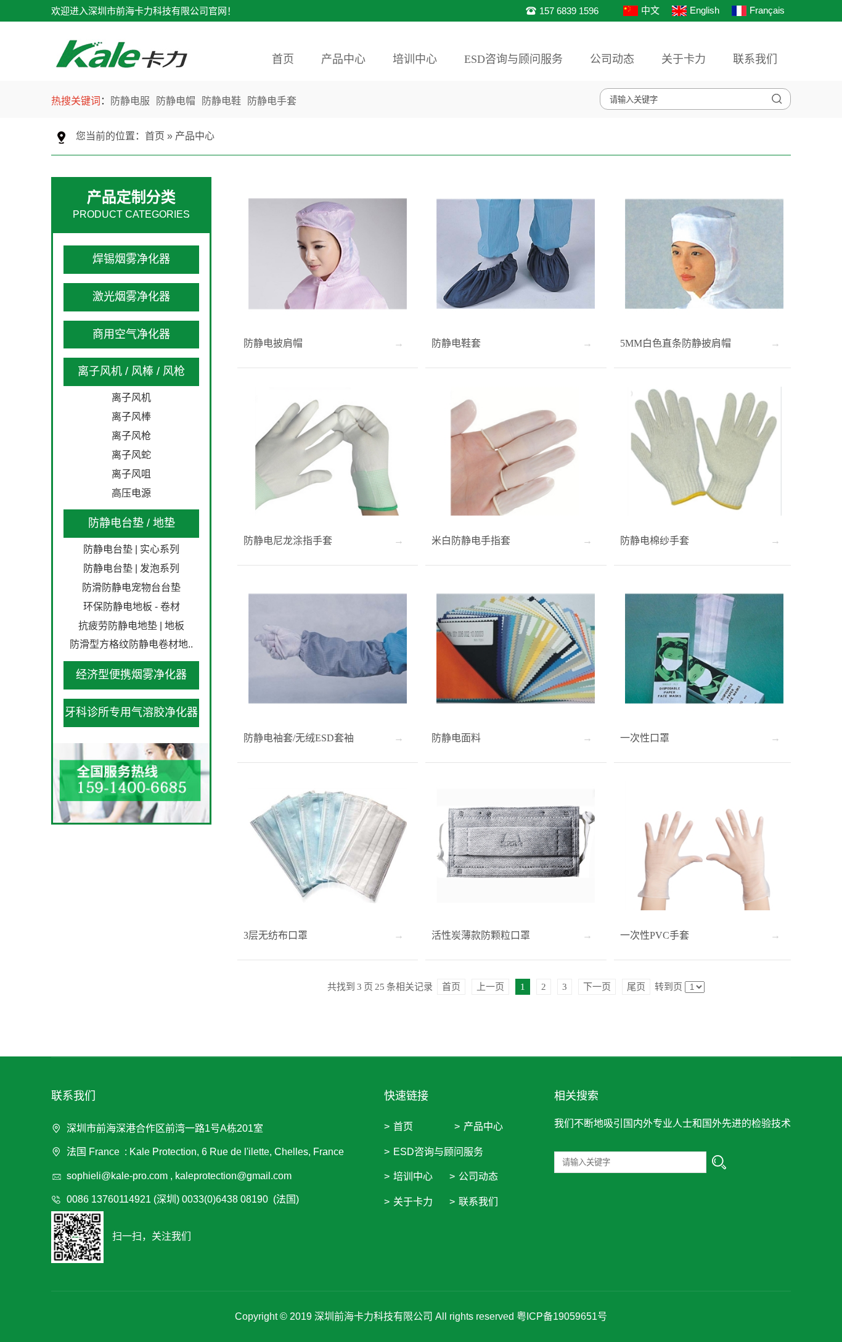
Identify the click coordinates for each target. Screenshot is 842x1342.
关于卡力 (683, 59)
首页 (283, 59)
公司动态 (612, 59)
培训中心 (415, 59)
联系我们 (755, 59)
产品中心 (343, 59)
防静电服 (130, 101)
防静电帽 (175, 101)
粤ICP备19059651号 (562, 1316)
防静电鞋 (221, 101)
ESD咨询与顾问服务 (513, 59)
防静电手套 (271, 101)
